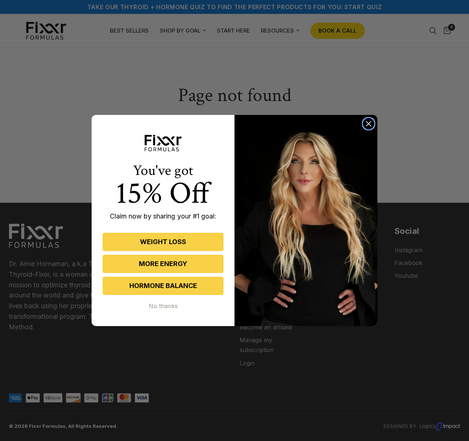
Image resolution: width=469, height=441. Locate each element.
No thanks (163, 306)
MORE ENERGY (163, 264)
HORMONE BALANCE (163, 285)
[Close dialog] (368, 124)
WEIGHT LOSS (163, 242)
